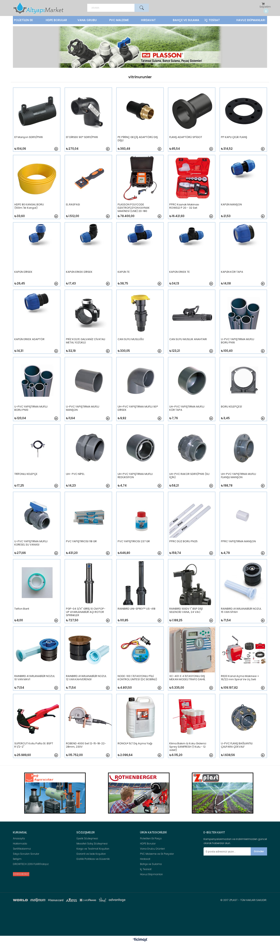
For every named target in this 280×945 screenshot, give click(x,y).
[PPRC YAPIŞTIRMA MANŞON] (244, 526)
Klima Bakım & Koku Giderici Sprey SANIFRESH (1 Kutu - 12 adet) (187, 746)
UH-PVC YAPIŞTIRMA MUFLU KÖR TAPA (186, 408)
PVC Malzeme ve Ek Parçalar (157, 853)
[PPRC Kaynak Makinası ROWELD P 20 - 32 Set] (192, 189)
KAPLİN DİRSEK (23, 272)
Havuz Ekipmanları (151, 874)
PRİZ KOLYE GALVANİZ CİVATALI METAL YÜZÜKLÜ (85, 341)
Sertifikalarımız (22, 848)
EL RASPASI (73, 204)
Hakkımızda (20, 843)
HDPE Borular (148, 843)
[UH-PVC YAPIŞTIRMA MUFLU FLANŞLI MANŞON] (244, 459)
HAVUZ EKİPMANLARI (250, 20)
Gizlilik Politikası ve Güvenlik (93, 859)
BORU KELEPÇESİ (231, 407)
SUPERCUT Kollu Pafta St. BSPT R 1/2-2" (33, 745)
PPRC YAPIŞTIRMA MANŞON (238, 541)
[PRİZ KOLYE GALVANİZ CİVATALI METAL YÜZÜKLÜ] (89, 324)
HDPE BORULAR (56, 20)
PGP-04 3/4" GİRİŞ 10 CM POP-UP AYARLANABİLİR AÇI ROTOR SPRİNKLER (85, 612)
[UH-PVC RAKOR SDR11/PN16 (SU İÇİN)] (192, 459)
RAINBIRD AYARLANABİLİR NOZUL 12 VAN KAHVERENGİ (86, 678)
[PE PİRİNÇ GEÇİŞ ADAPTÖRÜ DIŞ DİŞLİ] (140, 122)
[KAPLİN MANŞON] (244, 189)
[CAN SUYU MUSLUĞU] (140, 324)
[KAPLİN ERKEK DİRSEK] (89, 257)
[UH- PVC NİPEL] (89, 459)
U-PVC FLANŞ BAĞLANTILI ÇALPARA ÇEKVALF (237, 745)
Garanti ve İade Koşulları (91, 853)
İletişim (17, 859)
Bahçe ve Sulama (151, 864)
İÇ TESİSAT (212, 20)
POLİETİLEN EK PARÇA (23, 21)
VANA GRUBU (87, 20)
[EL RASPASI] (89, 189)
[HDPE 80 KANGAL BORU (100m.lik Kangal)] (37, 189)
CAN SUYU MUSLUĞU (131, 339)
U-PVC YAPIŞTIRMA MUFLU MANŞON (82, 408)
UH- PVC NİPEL (75, 474)
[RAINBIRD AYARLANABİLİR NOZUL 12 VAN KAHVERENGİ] (89, 661)
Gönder (259, 851)
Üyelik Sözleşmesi (87, 838)
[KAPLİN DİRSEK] (37, 257)
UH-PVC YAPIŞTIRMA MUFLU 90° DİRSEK (138, 408)
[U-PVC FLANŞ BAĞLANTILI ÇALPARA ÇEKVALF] (244, 728)
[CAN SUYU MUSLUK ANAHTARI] (192, 324)
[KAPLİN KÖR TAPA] (244, 257)
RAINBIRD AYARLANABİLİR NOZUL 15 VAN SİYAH (241, 610)
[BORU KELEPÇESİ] (244, 391)
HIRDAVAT (148, 20)
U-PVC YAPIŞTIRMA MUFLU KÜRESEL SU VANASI (31, 543)
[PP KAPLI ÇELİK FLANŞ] (244, 122)
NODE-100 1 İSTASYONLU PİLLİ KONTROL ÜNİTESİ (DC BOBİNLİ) (137, 678)
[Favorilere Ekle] (56, 149)
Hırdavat (145, 859)
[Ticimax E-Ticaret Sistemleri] (140, 940)
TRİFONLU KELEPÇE (26, 474)
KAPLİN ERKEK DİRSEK (79, 272)
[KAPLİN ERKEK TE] (192, 257)
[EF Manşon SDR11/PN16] (37, 122)
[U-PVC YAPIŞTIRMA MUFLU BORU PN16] (244, 324)
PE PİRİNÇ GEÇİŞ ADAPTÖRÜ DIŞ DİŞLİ (138, 139)
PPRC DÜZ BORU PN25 (183, 541)
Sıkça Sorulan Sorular (26, 853)
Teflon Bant (21, 609)
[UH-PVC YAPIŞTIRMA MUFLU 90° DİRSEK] (140, 391)
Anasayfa (19, 838)
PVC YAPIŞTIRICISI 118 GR (81, 541)
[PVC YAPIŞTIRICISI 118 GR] (89, 526)
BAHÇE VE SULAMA (186, 20)
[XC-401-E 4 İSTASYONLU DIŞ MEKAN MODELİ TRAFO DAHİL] (192, 661)
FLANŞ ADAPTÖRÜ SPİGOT (185, 137)
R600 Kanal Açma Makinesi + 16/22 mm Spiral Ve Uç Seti (240, 678)
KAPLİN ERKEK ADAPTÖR (29, 339)
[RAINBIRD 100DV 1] (192, 593)
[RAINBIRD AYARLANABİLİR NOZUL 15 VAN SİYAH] (244, 593)
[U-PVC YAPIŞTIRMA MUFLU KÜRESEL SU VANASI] (37, 526)
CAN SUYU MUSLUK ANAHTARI (188, 339)
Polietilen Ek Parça (151, 838)
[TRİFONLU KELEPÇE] (37, 459)
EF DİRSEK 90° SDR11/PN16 (82, 137)
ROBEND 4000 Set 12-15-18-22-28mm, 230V (86, 745)
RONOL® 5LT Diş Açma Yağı (135, 743)
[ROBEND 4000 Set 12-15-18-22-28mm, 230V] (89, 728)
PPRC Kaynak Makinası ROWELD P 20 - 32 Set (184, 206)
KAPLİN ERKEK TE (179, 272)
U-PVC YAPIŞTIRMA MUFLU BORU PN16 (237, 341)
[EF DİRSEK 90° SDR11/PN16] (89, 122)
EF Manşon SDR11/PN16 (28, 137)
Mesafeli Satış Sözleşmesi (92, 843)
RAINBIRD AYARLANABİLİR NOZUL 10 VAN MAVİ (34, 678)
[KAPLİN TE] (140, 257)
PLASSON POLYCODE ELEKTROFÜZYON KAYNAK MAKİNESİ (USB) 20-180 (134, 207)
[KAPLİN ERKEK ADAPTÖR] (37, 324)
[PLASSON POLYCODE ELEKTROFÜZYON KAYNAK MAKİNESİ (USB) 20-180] (140, 189)
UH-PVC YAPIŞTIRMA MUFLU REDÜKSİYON (135, 475)
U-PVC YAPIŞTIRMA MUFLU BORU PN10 (31, 408)
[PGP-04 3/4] (89, 593)
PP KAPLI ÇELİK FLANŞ (234, 137)
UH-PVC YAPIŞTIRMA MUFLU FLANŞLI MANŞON (238, 475)
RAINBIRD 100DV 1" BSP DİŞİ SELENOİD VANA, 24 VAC (186, 610)
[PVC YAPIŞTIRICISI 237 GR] (140, 526)
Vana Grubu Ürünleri (152, 848)
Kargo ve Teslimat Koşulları (92, 848)
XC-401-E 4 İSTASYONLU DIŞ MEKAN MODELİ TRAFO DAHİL (187, 678)
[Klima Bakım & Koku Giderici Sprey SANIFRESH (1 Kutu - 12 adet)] (192, 728)
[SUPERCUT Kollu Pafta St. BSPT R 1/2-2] (37, 728)
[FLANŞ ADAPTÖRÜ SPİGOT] (192, 122)
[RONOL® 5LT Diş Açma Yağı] (140, 728)
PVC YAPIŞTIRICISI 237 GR (134, 541)
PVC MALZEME (119, 20)
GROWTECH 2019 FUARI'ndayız (31, 864)
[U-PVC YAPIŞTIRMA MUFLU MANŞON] (89, 391)
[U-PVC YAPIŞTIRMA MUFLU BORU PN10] (37, 391)
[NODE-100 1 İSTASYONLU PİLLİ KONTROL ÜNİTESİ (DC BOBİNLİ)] (140, 661)
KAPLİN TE (124, 272)
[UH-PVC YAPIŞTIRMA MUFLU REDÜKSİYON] (140, 459)
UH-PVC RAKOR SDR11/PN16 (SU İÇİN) (189, 475)
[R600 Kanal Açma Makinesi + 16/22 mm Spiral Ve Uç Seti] (244, 661)
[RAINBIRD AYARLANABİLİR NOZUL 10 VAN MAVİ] (37, 661)
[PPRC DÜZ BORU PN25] (192, 526)
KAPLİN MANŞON (231, 204)
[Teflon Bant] (37, 593)
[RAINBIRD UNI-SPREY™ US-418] (140, 593)
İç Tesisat (145, 869)
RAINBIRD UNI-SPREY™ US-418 (136, 609)
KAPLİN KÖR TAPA (232, 272)
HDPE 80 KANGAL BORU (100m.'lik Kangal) (29, 206)
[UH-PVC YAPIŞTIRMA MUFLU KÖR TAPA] (192, 391)
